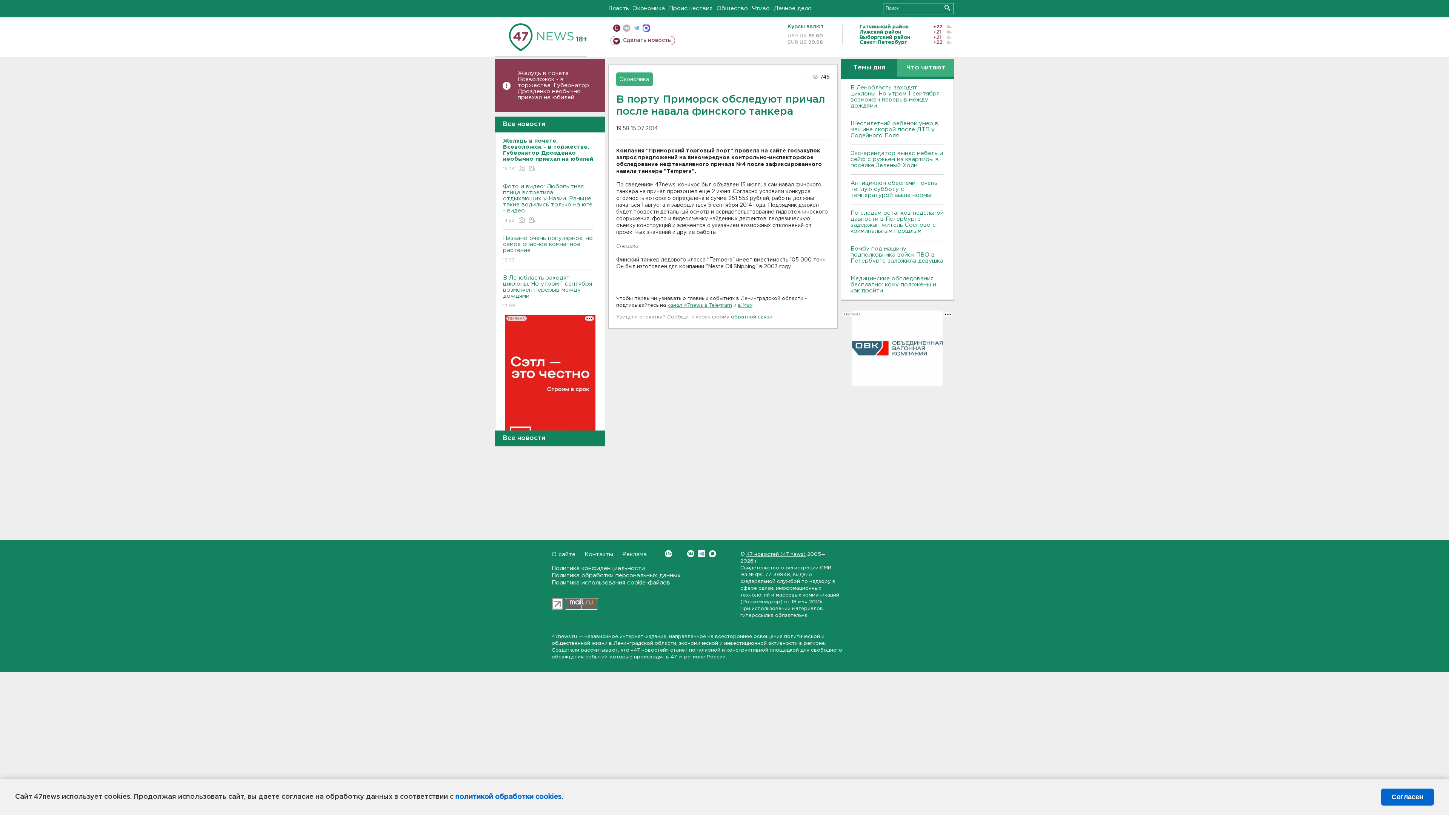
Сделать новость (647, 40)
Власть (618, 8)
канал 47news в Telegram (700, 305)
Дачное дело (793, 8)
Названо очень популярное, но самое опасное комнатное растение (548, 249)
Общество (732, 8)
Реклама (634, 554)
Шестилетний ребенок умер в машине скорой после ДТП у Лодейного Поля (894, 129)
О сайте (563, 554)
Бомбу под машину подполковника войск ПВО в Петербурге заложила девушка (897, 254)
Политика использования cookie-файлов (611, 582)
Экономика (649, 8)
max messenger (646, 28)
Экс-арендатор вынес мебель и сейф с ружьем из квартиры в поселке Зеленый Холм (897, 159)
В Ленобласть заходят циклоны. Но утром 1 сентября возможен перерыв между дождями (547, 291)
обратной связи (751, 317)
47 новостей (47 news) (776, 554)
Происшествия (690, 8)
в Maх (745, 305)
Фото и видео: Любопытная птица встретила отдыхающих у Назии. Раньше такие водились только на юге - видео (547, 203)
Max (712, 553)
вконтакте (626, 28)
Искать (947, 8)
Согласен (1407, 797)
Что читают (925, 68)
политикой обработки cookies (508, 797)
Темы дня (869, 68)
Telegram (701, 553)
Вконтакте (690, 553)
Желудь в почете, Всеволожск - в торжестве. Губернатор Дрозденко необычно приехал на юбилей (553, 85)
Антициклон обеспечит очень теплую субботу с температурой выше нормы (894, 189)
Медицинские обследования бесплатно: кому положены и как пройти (893, 284)
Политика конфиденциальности (598, 568)
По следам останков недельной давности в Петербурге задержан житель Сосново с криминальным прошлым (897, 222)
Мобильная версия (616, 28)
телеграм (636, 28)
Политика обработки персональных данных (616, 575)
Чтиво (761, 8)
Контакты (599, 554)
